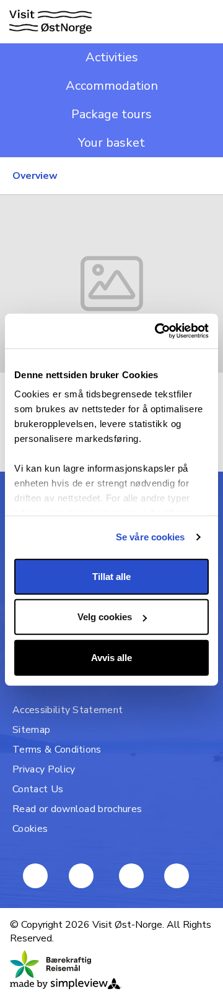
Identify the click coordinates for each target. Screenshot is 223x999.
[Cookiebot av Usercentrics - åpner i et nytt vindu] (157, 331)
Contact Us (37, 789)
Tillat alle (111, 576)
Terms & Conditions (57, 749)
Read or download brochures (77, 809)
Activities (111, 57)
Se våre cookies (150, 537)
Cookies (30, 829)
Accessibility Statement (67, 710)
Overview (35, 176)
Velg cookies (104, 617)
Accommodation (112, 85)
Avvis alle (111, 657)
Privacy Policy (43, 769)
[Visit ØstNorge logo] (50, 22)
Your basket (111, 142)
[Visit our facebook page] (35, 875)
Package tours (111, 114)
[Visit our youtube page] (81, 875)
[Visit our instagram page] (131, 875)
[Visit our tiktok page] (176, 875)
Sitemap (31, 730)
